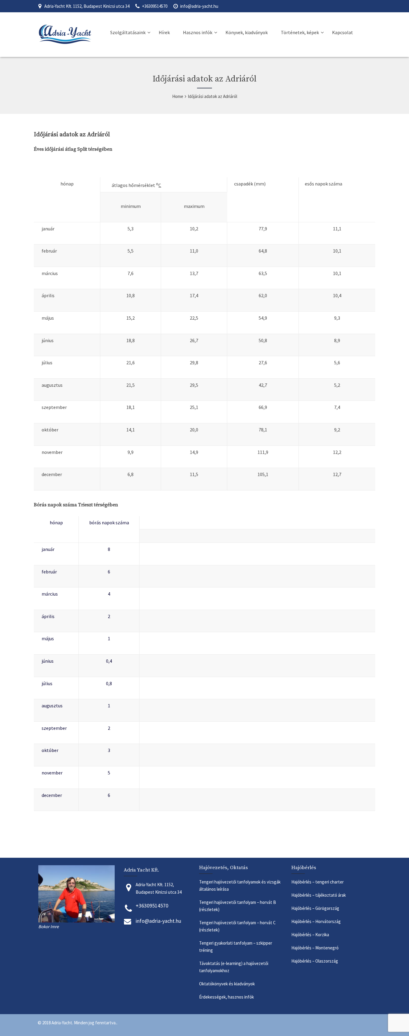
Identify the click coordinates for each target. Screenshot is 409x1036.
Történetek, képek (300, 32)
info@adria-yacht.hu (199, 6)
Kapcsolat (342, 32)
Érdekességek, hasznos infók (227, 997)
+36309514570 (154, 6)
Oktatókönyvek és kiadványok (227, 984)
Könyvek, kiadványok (246, 32)
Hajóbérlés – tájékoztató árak (318, 895)
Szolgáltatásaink (128, 32)
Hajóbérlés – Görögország (315, 908)
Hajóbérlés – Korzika (310, 934)
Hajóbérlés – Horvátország (316, 921)
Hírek (164, 32)
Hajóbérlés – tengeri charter (317, 882)
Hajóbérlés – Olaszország (315, 961)
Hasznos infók (197, 32)
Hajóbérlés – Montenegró (315, 948)
